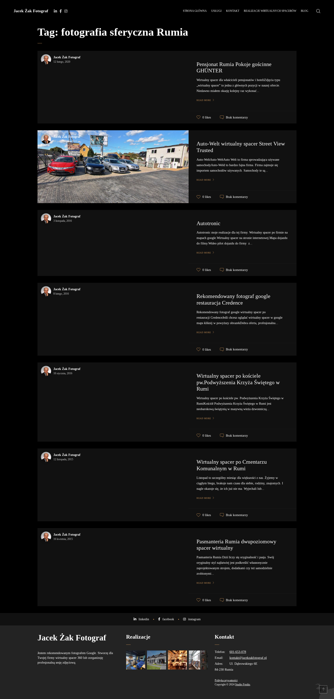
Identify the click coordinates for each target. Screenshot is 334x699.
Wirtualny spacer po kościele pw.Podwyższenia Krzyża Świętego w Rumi (238, 382)
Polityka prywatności (226, 680)
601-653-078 (237, 652)
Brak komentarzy (237, 117)
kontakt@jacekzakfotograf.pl (248, 658)
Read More (204, 100)
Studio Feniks (242, 684)
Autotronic (208, 223)
